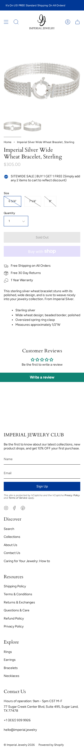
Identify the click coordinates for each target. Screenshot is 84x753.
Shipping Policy (15, 586)
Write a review (42, 377)
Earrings (10, 660)
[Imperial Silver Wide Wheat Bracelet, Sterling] (12, 126)
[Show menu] (6, 22)
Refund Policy (14, 618)
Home (7, 142)
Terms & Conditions (18, 594)
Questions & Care (16, 610)
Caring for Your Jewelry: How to (27, 561)
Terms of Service (18, 497)
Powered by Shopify (51, 744)
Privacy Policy (72, 495)
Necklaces (11, 676)
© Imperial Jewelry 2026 (19, 744)
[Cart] (77, 22)
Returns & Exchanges (19, 602)
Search (9, 529)
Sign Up (42, 486)
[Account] (67, 22)
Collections (12, 537)
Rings (8, 652)
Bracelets (11, 668)
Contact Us (12, 553)
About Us (10, 545)
